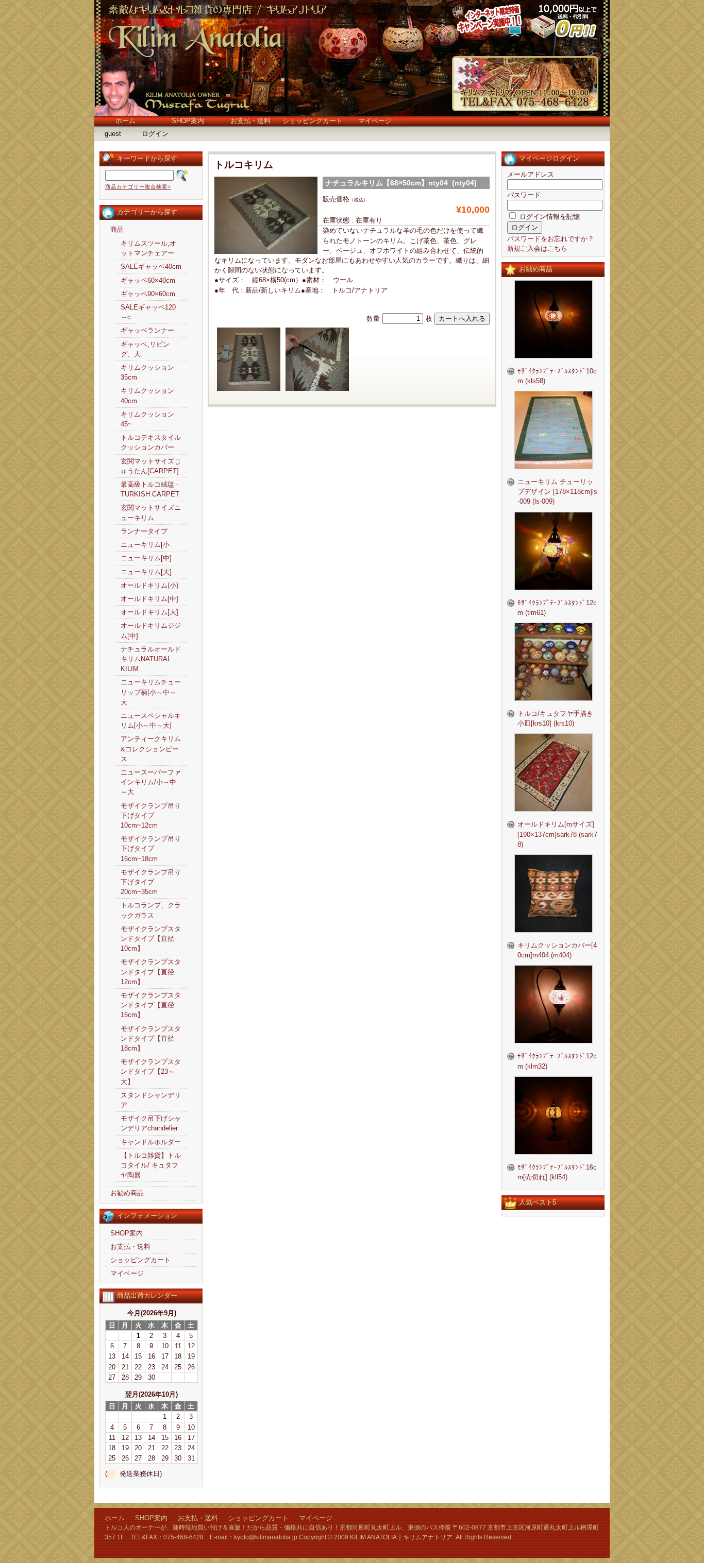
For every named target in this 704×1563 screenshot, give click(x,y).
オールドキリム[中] (149, 599)
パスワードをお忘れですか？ (550, 239)
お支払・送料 (250, 121)
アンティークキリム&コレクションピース (151, 748)
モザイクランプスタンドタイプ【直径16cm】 (151, 1005)
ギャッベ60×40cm (148, 280)
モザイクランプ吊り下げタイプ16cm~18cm (151, 848)
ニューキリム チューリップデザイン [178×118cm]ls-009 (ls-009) (557, 491)
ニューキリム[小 (145, 544)
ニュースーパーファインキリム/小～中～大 (151, 782)
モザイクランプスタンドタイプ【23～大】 (151, 1071)
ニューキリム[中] (146, 558)
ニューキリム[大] (146, 572)
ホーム (125, 121)
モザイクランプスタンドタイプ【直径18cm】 (151, 1038)
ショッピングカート (312, 121)
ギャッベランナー (147, 330)
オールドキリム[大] (149, 612)
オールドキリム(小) (149, 585)
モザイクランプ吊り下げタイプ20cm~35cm (151, 882)
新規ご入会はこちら (537, 248)
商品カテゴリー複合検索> (138, 187)
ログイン (155, 134)
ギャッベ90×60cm (148, 294)
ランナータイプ (144, 531)
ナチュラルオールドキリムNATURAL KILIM (151, 659)
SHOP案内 (188, 121)
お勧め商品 (127, 1193)
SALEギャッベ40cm (151, 266)
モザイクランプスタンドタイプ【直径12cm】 (151, 971)
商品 (117, 229)
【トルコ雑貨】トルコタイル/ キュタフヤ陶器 (151, 1165)
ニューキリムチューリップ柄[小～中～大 (151, 692)
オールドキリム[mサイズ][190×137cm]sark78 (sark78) (557, 834)
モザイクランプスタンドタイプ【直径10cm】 (151, 938)
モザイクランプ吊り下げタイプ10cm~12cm (151, 815)
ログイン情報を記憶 (548, 216)
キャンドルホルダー (151, 1142)
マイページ (375, 121)
